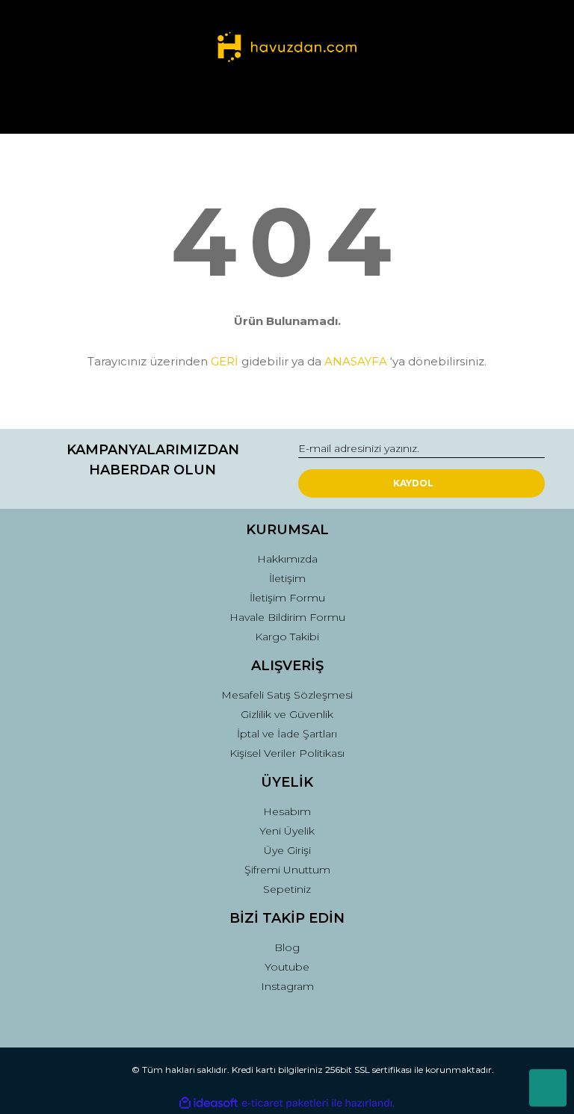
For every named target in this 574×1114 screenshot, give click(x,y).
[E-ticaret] (285, 1103)
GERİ (224, 361)
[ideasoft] (208, 1103)
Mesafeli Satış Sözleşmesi (287, 695)
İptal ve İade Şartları (287, 733)
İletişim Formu (287, 597)
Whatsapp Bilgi (548, 1088)
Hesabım (287, 811)
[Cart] (527, 108)
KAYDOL (413, 483)
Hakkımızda (287, 559)
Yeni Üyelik (287, 831)
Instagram (287, 986)
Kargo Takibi (287, 636)
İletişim (287, 578)
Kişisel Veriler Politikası (287, 753)
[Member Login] (287, 108)
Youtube (287, 967)
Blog (287, 947)
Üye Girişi (287, 850)
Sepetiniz (287, 889)
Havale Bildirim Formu (287, 617)
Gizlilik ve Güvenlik (287, 714)
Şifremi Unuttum (287, 869)
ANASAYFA (355, 361)
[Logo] (286, 48)
